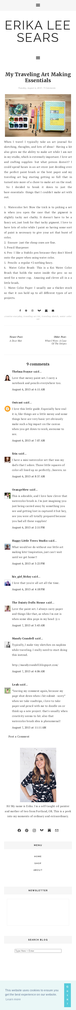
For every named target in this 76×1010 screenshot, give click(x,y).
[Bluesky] (41, 830)
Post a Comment (19, 736)
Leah (15, 684)
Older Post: (55, 340)
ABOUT (38, 870)
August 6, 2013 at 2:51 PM (28, 527)
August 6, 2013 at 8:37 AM (28, 476)
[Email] (56, 830)
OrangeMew (20, 489)
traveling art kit (32, 316)
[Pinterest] (26, 830)
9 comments (50, 88)
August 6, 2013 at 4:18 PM (28, 589)
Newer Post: (16, 338)
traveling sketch (50, 316)
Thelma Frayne (22, 371)
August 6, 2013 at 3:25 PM (28, 563)
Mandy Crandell (23, 638)
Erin (15, 453)
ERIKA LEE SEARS (38, 31)
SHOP (38, 863)
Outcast (17, 402)
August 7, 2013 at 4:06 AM (28, 671)
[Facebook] (19, 830)
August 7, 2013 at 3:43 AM (28, 625)
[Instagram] (34, 830)
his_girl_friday (21, 576)
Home (38, 856)
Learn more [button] (13, 999)
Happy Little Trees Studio (30, 540)
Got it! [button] (67, 995)
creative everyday (13, 316)
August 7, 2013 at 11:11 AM (29, 727)
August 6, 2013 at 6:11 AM (28, 389)
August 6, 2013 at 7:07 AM (28, 440)
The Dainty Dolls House (28, 602)
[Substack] (49, 830)
